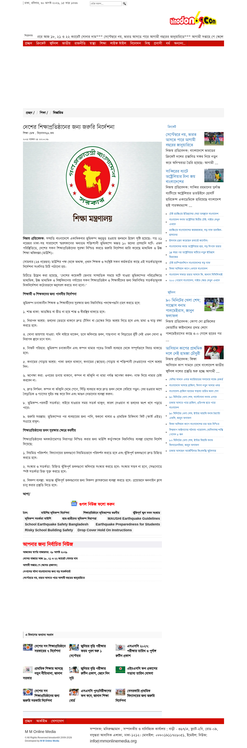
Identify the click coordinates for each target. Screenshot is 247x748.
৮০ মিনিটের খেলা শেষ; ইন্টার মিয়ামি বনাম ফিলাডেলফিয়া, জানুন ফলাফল (191, 442)
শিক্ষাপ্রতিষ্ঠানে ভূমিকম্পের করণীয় (101, 513)
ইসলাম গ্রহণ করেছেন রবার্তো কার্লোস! (188, 241)
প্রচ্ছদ (28, 43)
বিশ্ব (147, 43)
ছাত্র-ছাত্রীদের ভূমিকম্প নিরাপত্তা (79, 519)
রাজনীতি (79, 43)
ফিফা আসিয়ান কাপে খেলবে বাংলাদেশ (188, 269)
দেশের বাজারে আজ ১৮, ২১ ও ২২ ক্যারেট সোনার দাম (50, 559)
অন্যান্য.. (179, 43)
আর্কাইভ (41, 721)
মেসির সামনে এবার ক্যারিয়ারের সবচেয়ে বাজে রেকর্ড (196, 379)
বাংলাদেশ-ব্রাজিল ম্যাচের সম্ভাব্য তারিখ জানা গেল (193, 391)
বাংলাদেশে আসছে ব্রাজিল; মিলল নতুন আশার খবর (194, 385)
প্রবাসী (158, 43)
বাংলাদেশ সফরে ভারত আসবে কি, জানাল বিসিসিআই (195, 275)
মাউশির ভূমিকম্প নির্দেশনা (55, 513)
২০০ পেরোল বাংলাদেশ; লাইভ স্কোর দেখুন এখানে (194, 280)
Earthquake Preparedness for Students (128, 524)
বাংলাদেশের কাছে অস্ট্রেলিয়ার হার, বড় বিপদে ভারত (195, 246)
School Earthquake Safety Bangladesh (56, 524)
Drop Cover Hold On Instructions (105, 530)
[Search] (125, 3)
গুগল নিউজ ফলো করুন (96, 504)
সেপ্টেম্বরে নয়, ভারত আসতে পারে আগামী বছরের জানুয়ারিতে (54, 578)
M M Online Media (49, 741)
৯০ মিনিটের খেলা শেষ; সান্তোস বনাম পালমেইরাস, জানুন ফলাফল (183, 308)
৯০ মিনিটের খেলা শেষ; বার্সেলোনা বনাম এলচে (193, 397)
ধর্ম (168, 43)
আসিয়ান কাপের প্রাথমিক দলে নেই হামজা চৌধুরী (184, 351)
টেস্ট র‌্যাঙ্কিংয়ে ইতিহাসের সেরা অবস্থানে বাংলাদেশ (193, 214)
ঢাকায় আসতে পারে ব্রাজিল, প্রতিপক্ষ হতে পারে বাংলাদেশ (192, 405)
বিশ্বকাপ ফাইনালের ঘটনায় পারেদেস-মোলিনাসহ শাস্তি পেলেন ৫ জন (196, 432)
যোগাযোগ (57, 721)
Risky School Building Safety (49, 530)
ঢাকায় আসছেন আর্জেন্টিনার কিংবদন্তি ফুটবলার (192, 451)
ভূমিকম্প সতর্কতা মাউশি (38, 519)
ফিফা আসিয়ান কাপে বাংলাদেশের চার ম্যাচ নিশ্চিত (194, 424)
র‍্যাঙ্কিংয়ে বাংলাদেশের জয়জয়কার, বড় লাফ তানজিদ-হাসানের (195, 232)
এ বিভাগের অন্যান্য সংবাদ (39, 635)
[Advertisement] (123, 77)
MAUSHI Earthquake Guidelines (134, 519)
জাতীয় (66, 43)
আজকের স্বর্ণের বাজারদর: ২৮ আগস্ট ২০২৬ (45, 552)
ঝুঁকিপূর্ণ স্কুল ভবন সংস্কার (146, 513)
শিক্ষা (103, 43)
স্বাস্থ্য (93, 43)
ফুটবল (54, 43)
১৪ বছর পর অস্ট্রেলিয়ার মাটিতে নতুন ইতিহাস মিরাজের (191, 255)
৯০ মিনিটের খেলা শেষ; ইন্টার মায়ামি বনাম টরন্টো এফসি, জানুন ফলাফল (194, 416)
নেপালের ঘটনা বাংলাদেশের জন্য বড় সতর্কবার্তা (46, 571)
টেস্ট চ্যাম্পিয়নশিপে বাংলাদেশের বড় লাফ (189, 263)
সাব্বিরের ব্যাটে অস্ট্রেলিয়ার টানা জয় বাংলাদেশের (180, 177)
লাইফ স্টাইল (118, 43)
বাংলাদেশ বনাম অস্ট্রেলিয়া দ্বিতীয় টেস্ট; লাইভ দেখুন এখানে (194, 222)
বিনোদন (135, 43)
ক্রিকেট (41, 43)
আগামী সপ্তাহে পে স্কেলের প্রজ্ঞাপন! (40, 565)
